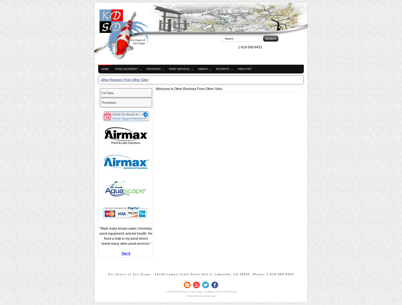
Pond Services (179, 69)
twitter (205, 285)
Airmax (203, 69)
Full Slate (107, 93)
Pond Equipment (126, 69)
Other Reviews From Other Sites (124, 80)
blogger (187, 285)
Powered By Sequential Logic (201, 296)
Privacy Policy (230, 292)
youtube (196, 285)
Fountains (153, 69)
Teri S (125, 253)
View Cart (245, 69)
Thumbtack (108, 102)
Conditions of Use (212, 292)
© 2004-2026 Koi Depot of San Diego (184, 292)
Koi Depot (222, 69)
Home (105, 69)
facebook (215, 285)
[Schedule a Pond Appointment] (126, 120)
